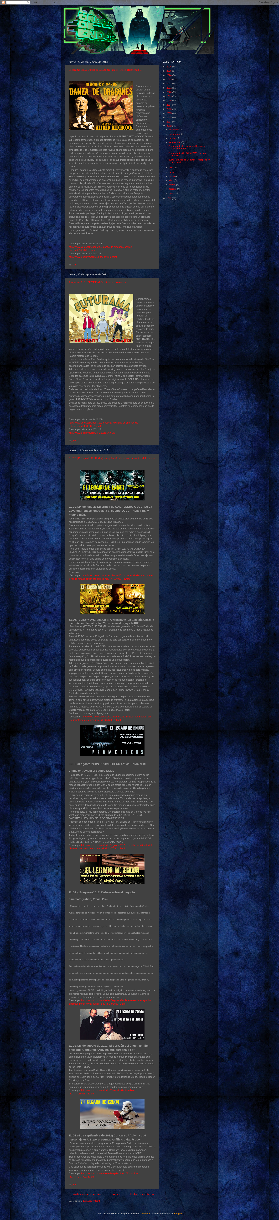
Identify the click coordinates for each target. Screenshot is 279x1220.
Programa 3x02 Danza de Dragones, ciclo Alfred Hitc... (187, 147)
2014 (169, 117)
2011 (169, 198)
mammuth (146, 1213)
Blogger (178, 1213)
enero (172, 193)
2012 (169, 126)
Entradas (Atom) (91, 1201)
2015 (169, 113)
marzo (172, 185)
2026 (169, 67)
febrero (173, 189)
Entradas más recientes (85, 1194)
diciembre (174, 129)
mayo (172, 176)
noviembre (175, 134)
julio (171, 167)
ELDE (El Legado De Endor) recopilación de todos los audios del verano (112, 458)
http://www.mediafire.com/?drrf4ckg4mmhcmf (93, 257)
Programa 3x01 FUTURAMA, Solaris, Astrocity (97, 282)
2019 (169, 96)
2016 (169, 109)
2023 (169, 79)
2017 (169, 105)
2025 (169, 71)
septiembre (175, 142)
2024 (169, 75)
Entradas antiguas (143, 1194)
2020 (169, 92)
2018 (169, 100)
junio (172, 172)
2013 (169, 122)
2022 (169, 83)
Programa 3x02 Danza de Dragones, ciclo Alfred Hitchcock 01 (106, 69)
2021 (169, 88)
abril (171, 180)
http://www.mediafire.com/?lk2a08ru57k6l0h (92, 433)
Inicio (116, 1194)
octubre (173, 138)
